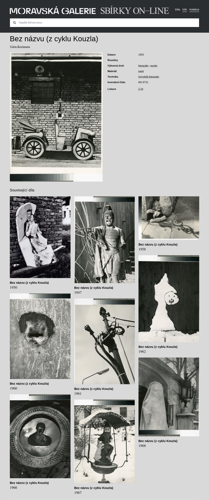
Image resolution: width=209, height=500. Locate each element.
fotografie (143, 65)
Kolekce (194, 9)
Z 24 (140, 89)
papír (141, 71)
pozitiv (153, 65)
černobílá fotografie (148, 76)
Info (184, 9)
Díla (177, 9)
